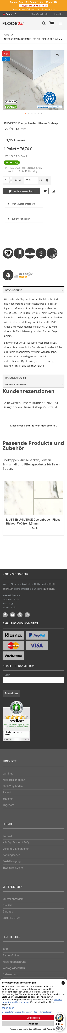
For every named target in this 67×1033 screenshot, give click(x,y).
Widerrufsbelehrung (14, 961)
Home (6, 34)
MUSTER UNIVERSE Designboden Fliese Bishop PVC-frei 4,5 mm (33, 521)
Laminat (8, 773)
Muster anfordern (13, 899)
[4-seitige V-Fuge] (30, 262)
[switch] (59, 1028)
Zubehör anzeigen (21, 218)
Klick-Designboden (14, 779)
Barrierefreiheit (11, 955)
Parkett (7, 792)
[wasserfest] (8, 284)
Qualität (7, 905)
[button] (25, 113)
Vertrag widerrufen (14, 968)
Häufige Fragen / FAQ (16, 842)
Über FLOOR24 (11, 917)
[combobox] (10, 14)
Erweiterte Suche (13, 867)
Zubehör (8, 798)
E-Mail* (6, 675)
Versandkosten (34, 167)
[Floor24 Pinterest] (20, 614)
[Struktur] (52, 262)
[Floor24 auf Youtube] (12, 614)
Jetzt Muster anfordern (23, 203)
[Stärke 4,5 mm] (41, 262)
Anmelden (58, 14)
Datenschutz (10, 974)
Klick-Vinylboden (13, 786)
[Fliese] (19, 262)
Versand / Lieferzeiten (16, 848)
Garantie (8, 911)
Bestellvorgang (12, 861)
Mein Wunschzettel (39, 14)
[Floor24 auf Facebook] (5, 614)
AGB (5, 949)
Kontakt (7, 836)
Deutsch (10, 14)
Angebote (8, 805)
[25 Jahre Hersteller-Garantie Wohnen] (8, 262)
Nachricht (49, 588)
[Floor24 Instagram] (27, 614)
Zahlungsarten (11, 855)
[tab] (33, 289)
